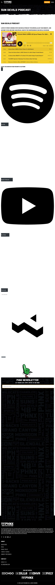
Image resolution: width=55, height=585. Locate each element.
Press (2, 547)
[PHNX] (27, 578)
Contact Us (3, 562)
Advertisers (4, 544)
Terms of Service (5, 551)
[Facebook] (1, 537)
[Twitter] (3, 537)
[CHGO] (8, 573)
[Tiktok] (10, 537)
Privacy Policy (4, 549)
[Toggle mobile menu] (1, 2)
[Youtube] (8, 537)
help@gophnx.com (5, 564)
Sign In (52, 2)
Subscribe (47, 2)
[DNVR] (34, 573)
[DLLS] (21, 573)
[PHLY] (47, 573)
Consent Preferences (6, 554)
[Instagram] (5, 537)
